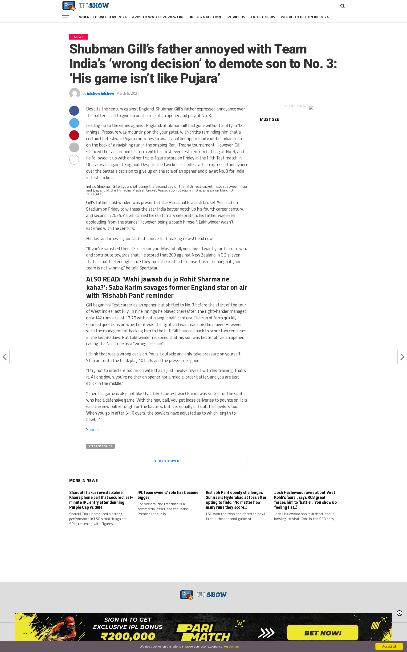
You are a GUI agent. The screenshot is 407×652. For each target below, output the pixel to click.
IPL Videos (236, 17)
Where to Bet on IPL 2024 (305, 17)
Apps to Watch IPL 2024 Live (158, 17)
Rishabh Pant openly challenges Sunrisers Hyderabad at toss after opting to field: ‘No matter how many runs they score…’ (236, 500)
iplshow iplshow (100, 93)
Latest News (263, 17)
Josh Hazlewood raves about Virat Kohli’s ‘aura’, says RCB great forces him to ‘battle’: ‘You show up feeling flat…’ (305, 500)
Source (92, 429)
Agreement (231, 646)
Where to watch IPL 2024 (102, 17)
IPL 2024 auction (205, 17)
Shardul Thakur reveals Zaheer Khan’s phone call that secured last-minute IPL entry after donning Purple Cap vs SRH (101, 500)
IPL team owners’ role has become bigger (168, 495)
